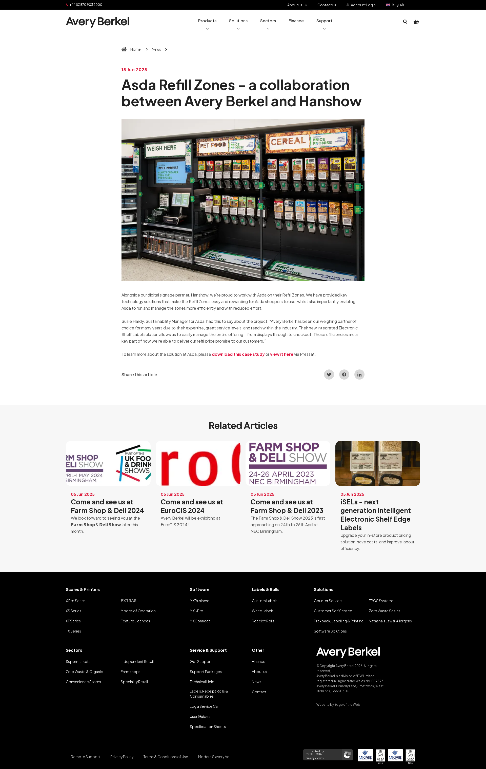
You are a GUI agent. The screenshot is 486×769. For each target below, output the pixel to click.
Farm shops (130, 671)
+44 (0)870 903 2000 (86, 5)
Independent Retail (137, 661)
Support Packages (206, 671)
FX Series (73, 631)
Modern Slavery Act (214, 756)
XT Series (73, 621)
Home (135, 49)
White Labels (263, 610)
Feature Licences (135, 621)
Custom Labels (264, 600)
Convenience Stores (83, 681)
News (156, 49)
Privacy (310, 758)
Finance (258, 661)
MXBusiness (200, 600)
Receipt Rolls (263, 621)
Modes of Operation (138, 610)
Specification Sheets (208, 726)
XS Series (73, 610)
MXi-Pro (196, 610)
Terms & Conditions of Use (166, 756)
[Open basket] (416, 22)
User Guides (200, 716)
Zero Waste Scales (384, 610)
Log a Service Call (204, 706)
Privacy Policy (121, 756)
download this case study (238, 354)
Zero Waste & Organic (84, 671)
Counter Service (328, 600)
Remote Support (85, 756)
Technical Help (202, 681)
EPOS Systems (381, 600)
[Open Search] (405, 22)
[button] (207, 22)
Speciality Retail (134, 681)
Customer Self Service (333, 610)
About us (259, 671)
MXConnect (200, 621)
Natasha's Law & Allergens (390, 621)
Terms (319, 758)
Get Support (201, 661)
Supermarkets (78, 661)
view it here (281, 354)
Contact (259, 691)
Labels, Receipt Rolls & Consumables (209, 693)
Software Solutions (330, 631)
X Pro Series (76, 600)
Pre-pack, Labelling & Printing (338, 621)
